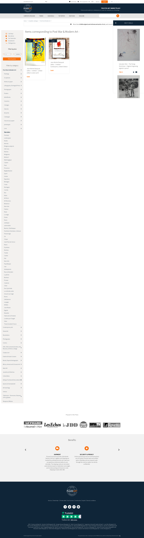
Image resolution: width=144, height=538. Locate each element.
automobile (7, 225)
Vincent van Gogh (9, 294)
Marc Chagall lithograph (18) (47, 527)
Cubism (6, 162)
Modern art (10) (45, 525)
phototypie (7, 124)
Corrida (6, 190)
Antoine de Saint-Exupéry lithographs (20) (106, 527)
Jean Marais (7, 307)
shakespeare (7, 269)
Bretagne (6, 182)
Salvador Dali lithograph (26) (48, 524)
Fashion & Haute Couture (9, 356)
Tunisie (6, 253)
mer (5, 266)
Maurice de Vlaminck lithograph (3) (63, 527)
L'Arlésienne (7, 299)
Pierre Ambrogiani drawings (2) (95, 525)
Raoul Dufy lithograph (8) (77, 527)
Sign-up (97, 1)
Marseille (6, 313)
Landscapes (7, 138)
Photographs (7, 89)
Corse (5, 184)
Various (5, 391)
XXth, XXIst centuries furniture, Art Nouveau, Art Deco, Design (12, 347)
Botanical (6, 203)
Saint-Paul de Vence (9, 242)
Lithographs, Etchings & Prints (12, 85)
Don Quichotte (8, 288)
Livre (5, 128)
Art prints (6, 113)
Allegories (7, 154)
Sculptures (7, 78)
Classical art (6, 352)
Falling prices (11, 43)
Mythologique (8, 160)
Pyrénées (6, 247)
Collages (6, 105)
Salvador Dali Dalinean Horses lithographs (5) (88, 528)
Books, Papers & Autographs (10, 360)
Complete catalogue (33, 21)
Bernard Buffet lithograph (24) (81, 525)
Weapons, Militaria (8, 401)
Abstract (6, 157)
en (111, 1)
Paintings (6, 74)
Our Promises (70, 500)
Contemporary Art (8, 327)
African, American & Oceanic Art (11, 364)
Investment (11, 41)
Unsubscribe (78, 500)
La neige (6, 214)
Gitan (5, 321)
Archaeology (6, 388)
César (5, 285)
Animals (6, 143)
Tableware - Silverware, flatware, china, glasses (12, 396)
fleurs (5, 220)
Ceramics (6, 101)
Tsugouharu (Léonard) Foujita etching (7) (94, 524)
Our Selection (12, 38)
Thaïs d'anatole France (10, 324)
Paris (5, 165)
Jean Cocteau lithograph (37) (34, 525)
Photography (6, 339)
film (5, 193)
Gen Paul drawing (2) (54, 525)
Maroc (6, 244)
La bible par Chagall (9, 318)
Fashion (6, 209)
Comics (5, 343)
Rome (6, 296)
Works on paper (8, 81)
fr (109, 1)
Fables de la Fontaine (10, 316)
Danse (6, 217)
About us (50, 500)
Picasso (6, 280)
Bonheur (6, 277)
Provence (7, 168)
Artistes (6, 305)
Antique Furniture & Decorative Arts (12, 380)
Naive (5, 195)
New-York (6, 261)
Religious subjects (9, 146)
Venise (6, 176)
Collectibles (6, 376)
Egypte (6, 310)
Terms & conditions (91, 500)
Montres (6, 250)
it (116, 1)
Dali (5, 258)
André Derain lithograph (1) (54, 528)
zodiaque (6, 223)
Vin (5, 236)
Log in (104, 1)
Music (5, 212)
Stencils (6, 109)
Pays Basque (7, 264)
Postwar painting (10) (36, 524)
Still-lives (6, 149)
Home (25, 21)
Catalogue (7, 117)
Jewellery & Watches (8, 372)
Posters (6, 93)
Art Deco (6, 198)
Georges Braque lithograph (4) (63, 524)
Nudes (6, 141)
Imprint (83, 500)
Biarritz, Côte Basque (10, 228)
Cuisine (6, 255)
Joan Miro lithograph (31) (110, 524)
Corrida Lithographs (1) (105, 528)
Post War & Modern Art (45, 21)
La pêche (6, 275)
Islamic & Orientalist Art (9, 384)
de (114, 1)
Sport (5, 173)
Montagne (7, 187)
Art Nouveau (7, 201)
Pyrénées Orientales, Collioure (12, 231)
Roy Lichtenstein (8, 272)
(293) (29, 524)
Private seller (63, 500)
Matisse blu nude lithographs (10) (69, 528)
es (118, 1)
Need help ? (56, 500)
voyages (6, 302)
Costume (6, 283)
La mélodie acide (9, 291)
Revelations (6, 335)
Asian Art (5, 368)
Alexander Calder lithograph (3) (40, 528)
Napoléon (7, 179)
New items (11, 36)
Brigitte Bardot (8, 171)
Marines (6, 151)
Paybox (110, 535)
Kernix (118, 535)
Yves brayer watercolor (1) (34, 527)
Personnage (7, 233)
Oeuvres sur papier (9, 120)
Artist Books (7, 97)
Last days (10, 33)
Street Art (5, 331)
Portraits (6, 135)
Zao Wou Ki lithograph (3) (90, 527)
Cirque (6, 239)
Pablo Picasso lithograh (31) (77, 524)
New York (6, 206)
